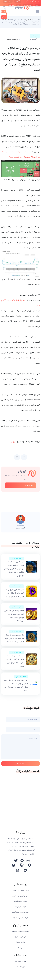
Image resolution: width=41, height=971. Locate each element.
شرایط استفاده (20, 967)
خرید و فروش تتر (20, 907)
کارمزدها (20, 948)
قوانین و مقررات (20, 961)
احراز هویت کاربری (20, 937)
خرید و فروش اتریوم (20, 901)
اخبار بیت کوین (16, 558)
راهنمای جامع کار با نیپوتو (20, 931)
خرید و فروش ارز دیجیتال (20, 890)
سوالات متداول (20, 942)
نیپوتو (13, 441)
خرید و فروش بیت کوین (20, 896)
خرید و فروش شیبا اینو (20, 917)
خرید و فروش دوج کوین (20, 912)
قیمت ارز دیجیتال (29, 485)
